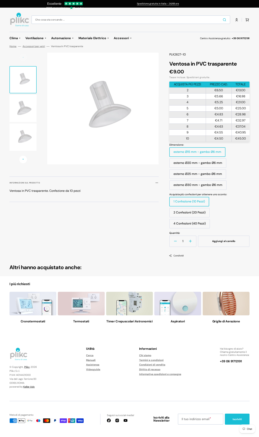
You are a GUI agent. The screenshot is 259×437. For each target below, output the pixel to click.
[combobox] (130, 19)
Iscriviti (237, 419)
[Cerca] (225, 20)
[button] (236, 20)
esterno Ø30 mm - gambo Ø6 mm (197, 186)
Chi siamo (145, 355)
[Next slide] (23, 159)
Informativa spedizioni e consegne (160, 374)
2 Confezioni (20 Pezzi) (189, 213)
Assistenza (92, 364)
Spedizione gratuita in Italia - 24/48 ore (158, 3)
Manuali (91, 360)
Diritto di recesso (149, 369)
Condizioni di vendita (152, 364)
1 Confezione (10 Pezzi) (189, 202)
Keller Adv (29, 386)
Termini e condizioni (151, 360)
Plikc (27, 367)
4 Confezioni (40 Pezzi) (189, 224)
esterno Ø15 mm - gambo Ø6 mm (197, 153)
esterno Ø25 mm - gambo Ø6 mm (197, 175)
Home (12, 46)
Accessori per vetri (34, 46)
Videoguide (93, 369)
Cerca (89, 355)
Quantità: (174, 233)
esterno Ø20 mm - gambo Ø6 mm (197, 164)
